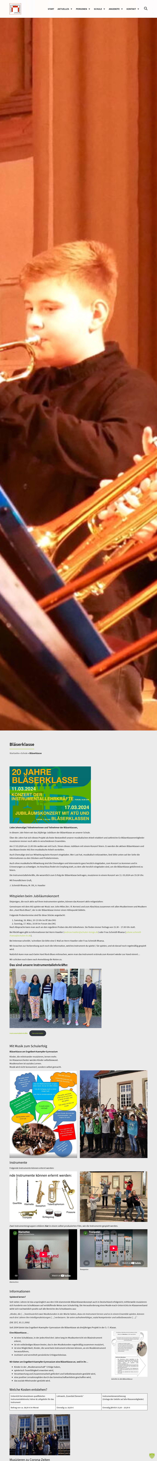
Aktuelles (63, 8)
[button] (152, 1456)
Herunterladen (37, 1033)
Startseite (14, 753)
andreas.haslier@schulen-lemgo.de (81, 932)
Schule (24, 753)
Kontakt (131, 8)
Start (51, 8)
